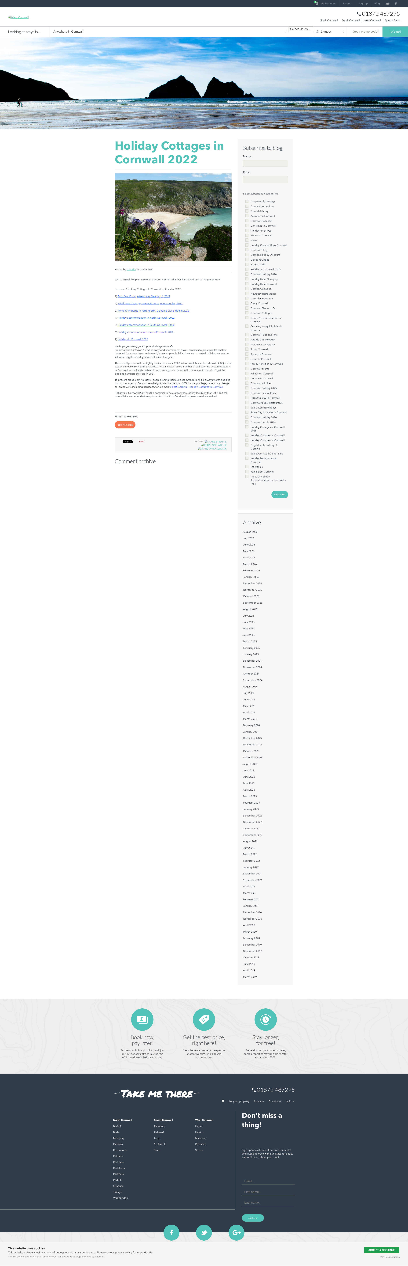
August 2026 (250, 531)
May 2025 (248, 628)
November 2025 (252, 589)
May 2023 (248, 783)
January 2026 (251, 576)
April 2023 (249, 789)
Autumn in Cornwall (262, 378)
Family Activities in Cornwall (267, 363)
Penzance (200, 1144)
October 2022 (251, 828)
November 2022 (252, 822)
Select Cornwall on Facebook (171, 1233)
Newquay (118, 1138)
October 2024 (251, 673)
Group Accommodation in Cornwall (266, 319)
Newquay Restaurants (263, 293)
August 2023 (250, 764)
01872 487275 (381, 13)
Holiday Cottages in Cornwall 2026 (268, 429)
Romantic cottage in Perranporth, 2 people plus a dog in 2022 (153, 310)
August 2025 (250, 609)
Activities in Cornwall (263, 215)
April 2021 (249, 886)
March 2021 (250, 892)
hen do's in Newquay (263, 344)
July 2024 (248, 692)
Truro (157, 1150)
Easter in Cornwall (261, 359)
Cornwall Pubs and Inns (264, 334)
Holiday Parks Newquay (264, 279)
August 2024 (250, 686)
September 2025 (252, 602)
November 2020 (252, 918)
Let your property (239, 1101)
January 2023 (251, 809)
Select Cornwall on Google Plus (236, 1233)
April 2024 (249, 712)
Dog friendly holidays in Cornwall (264, 447)
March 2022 (250, 854)
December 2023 (252, 738)
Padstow (118, 1144)
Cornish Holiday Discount (265, 254)
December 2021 (252, 873)
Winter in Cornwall (261, 235)
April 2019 (249, 970)
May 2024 (248, 705)
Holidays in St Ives (261, 230)
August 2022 (250, 841)
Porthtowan (119, 1168)
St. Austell (159, 1144)
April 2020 (249, 925)
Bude (116, 1132)
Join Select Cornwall (262, 471)
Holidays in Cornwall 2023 (266, 269)
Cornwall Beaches (261, 220)
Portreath (118, 1173)
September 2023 (252, 757)
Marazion (200, 1138)
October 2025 (251, 596)
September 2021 (252, 880)
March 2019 (250, 976)
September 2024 (252, 680)
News (254, 240)
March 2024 (250, 718)
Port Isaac (118, 1162)
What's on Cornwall (262, 373)
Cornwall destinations (263, 393)
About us (259, 1101)
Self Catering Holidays (263, 407)
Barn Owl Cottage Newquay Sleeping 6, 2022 (144, 296)
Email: (247, 172)
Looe (157, 1138)
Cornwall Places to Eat (263, 308)
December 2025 (252, 583)
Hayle (198, 1126)
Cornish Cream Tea (262, 298)
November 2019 (252, 951)
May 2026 (248, 551)
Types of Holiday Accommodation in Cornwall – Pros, (268, 480)
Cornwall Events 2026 (263, 422)
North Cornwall (329, 20)
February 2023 (251, 802)
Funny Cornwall (260, 303)
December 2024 (252, 660)
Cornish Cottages (261, 288)
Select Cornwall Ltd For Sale (267, 453)
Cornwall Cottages (261, 313)
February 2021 (251, 899)
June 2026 (249, 544)
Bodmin (117, 1126)
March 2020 (250, 931)
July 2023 (248, 770)
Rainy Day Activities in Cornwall (269, 412)
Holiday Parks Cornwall (264, 284)
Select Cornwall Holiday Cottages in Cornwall (196, 386)
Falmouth (159, 1126)
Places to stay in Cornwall (265, 397)
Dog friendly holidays (263, 201)
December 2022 (252, 815)
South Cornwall (351, 20)
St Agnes (118, 1185)
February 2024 (251, 725)
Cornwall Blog (125, 424)
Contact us (275, 1101)
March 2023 (250, 796)
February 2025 (251, 647)
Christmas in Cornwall (263, 225)
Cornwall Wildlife (261, 383)
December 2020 (252, 912)
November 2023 (252, 744)
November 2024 (252, 667)
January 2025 (251, 654)
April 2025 (249, 635)
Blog (377, 3)
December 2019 (252, 944)
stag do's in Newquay (263, 339)
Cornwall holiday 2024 (264, 274)
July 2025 (248, 615)
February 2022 (251, 860)
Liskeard (159, 1132)
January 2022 (251, 867)
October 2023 (251, 751)
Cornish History (259, 211)
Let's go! (395, 31)
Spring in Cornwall (261, 354)
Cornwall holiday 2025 (264, 388)
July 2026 (248, 538)
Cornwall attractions (262, 206)
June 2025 (249, 622)
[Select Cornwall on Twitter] (387, 3)
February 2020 (251, 938)
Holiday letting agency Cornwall (264, 460)
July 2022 (248, 847)
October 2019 (251, 957)
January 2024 (251, 731)
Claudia (131, 269)
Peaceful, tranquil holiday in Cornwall (266, 328)
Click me (253, 1217)
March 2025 (250, 641)
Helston (199, 1132)
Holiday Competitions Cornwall (269, 245)
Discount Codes (260, 259)
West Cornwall (372, 20)
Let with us (257, 466)
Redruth (117, 1180)
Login (346, 3)
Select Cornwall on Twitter (204, 1233)
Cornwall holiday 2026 (264, 417)
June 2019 (249, 963)
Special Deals (393, 20)
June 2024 (249, 699)
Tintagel (118, 1192)
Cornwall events (260, 368)
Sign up (363, 3)
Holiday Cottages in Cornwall (268, 435)
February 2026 (251, 570)
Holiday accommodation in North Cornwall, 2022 (146, 317)
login (288, 1101)
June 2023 (249, 776)
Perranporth (120, 1150)
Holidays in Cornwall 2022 (133, 339)
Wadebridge (120, 1197)
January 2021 (251, 905)
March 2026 (250, 564)
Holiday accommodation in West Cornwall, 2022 (146, 332)
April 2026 (249, 557)
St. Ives (199, 1150)
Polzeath (118, 1156)
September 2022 (252, 834)
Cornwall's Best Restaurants (267, 402)
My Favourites (326, 3)
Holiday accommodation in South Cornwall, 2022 (146, 324)
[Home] (223, 1101)
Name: (247, 156)
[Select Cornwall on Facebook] (395, 3)
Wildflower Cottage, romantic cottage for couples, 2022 (150, 303)
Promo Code (258, 264)
